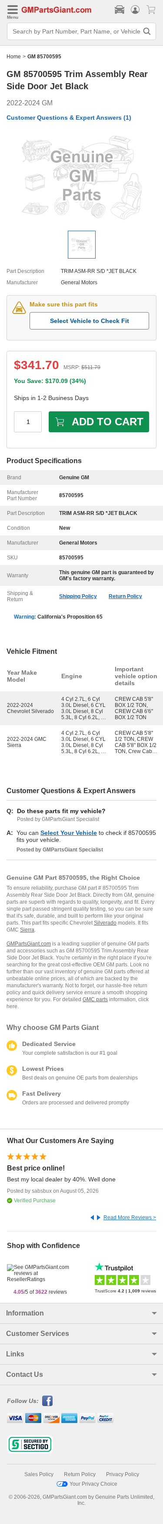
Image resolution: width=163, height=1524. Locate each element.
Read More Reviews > (129, 1217)
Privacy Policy (122, 1474)
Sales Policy (38, 1474)
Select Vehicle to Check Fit (89, 320)
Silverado (105, 923)
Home (14, 57)
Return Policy (125, 596)
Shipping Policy (78, 596)
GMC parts (95, 999)
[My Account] (135, 9)
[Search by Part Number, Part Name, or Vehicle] (147, 31)
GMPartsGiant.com (29, 944)
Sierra (27, 930)
